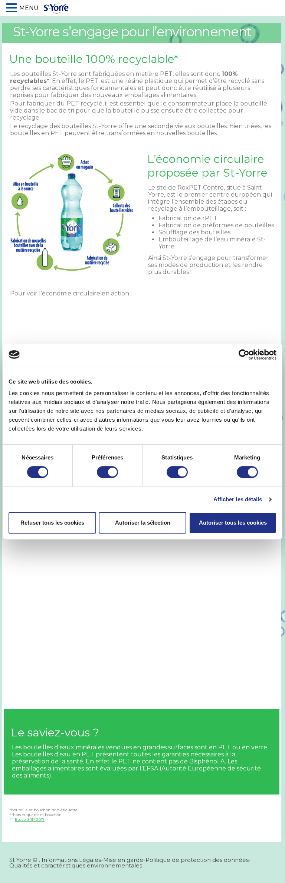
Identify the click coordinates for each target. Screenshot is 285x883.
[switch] (107, 472)
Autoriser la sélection (142, 522)
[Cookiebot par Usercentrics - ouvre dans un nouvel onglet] (244, 354)
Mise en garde (123, 859)
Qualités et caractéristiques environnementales (75, 865)
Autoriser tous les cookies (233, 522)
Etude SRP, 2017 (30, 819)
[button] (12, 7)
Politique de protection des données (197, 859)
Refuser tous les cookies (52, 522)
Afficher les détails (237, 499)
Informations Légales (71, 859)
